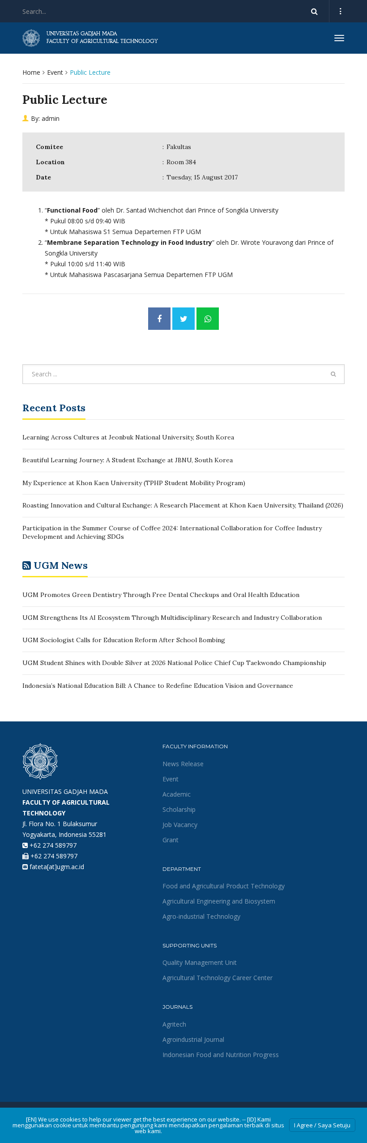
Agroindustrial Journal (193, 1039)
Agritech (174, 1024)
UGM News (61, 565)
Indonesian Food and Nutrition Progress (220, 1054)
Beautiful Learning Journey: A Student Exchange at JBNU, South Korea (127, 460)
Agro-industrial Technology (201, 916)
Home (31, 72)
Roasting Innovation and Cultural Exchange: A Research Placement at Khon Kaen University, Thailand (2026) (182, 505)
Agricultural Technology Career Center (217, 977)
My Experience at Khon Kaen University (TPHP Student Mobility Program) (133, 483)
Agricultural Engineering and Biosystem (218, 901)
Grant (170, 840)
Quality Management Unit (199, 962)
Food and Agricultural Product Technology (223, 886)
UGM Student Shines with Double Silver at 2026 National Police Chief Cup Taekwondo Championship (174, 663)
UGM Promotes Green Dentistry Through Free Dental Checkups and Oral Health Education (160, 595)
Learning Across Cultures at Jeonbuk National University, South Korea (128, 437)
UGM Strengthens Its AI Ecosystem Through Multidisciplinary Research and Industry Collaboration (172, 618)
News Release (183, 763)
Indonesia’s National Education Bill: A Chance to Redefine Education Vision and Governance (157, 686)
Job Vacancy (179, 824)
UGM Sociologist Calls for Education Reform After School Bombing (123, 640)
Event (55, 72)
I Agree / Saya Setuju (322, 1125)
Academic (176, 794)
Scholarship (179, 809)
